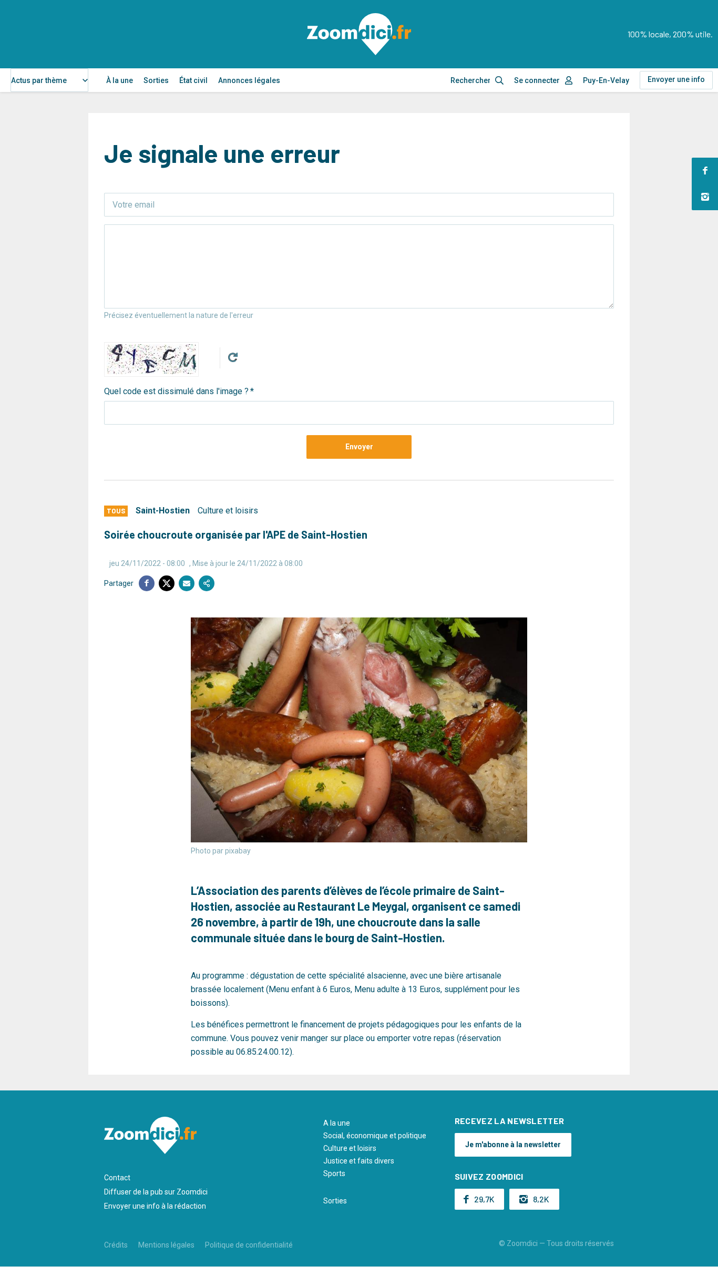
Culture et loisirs (228, 511)
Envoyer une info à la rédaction (155, 1206)
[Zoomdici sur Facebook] (705, 171)
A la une (336, 1123)
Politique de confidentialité (249, 1245)
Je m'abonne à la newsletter (513, 1144)
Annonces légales (249, 80)
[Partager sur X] (167, 583)
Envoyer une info (676, 79)
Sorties (156, 80)
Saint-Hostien (163, 511)
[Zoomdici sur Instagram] (705, 197)
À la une (119, 80)
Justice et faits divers (358, 1161)
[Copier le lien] (206, 583)
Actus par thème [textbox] (39, 80)
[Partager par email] (186, 583)
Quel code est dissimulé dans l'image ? (176, 391)
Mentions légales (166, 1245)
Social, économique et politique (374, 1135)
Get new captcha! (233, 357)
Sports (334, 1173)
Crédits (116, 1245)
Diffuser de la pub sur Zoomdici (156, 1192)
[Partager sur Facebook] (147, 583)
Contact (117, 1177)
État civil (193, 80)
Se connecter (537, 80)
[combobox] (49, 80)
